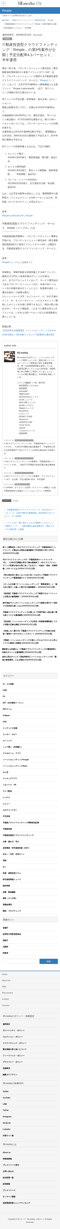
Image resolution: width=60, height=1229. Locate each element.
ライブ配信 (7, 791)
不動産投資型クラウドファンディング (18, 835)
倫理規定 (6, 1024)
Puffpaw (6, 715)
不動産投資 (7, 829)
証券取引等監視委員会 (12, 934)
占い (4, 867)
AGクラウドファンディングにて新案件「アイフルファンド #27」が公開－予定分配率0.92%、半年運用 (29, 477)
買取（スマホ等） (10, 898)
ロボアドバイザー (10, 810)
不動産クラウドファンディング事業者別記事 (21, 823)
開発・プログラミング (12, 911)
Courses (5, 1005)
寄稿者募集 (7, 1159)
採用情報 (6, 1184)
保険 (4, 860)
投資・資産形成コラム (12, 873)
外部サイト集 (8, 1136)
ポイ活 (5, 772)
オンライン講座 (9, 1197)
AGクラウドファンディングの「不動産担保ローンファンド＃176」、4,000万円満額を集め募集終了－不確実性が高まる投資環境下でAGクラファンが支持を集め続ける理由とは (30, 448)
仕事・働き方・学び (11, 842)
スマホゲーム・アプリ (12, 753)
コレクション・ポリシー (13, 1037)
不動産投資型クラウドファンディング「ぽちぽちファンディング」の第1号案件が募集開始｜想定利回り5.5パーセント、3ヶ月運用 (29, 513)
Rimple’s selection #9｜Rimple (17, 215)
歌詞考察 (6, 886)
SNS (4, 986)
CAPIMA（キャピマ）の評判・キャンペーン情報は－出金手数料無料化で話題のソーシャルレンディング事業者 (30, 489)
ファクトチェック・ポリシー (14, 1043)
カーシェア (7, 741)
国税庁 (5, 940)
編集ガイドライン (10, 1074)
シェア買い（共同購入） (13, 747)
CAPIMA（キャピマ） (22, 484)
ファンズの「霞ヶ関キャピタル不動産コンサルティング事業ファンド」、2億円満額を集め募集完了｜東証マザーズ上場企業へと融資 (29, 526)
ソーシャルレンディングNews (15, 766)
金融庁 (5, 928)
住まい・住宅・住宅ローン (14, 854)
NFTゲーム (7, 709)
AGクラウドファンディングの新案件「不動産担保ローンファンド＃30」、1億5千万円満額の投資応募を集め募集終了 (29, 464)
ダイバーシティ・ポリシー (14, 1030)
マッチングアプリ (10, 778)
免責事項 (6, 1068)
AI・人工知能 (8, 684)
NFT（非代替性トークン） (13, 703)
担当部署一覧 (8, 1178)
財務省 (5, 953)
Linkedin (6, 1129)
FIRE (5, 690)
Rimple (7, 39)
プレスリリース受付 (11, 1165)
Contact (5, 999)
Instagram (7, 1117)
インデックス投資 (10, 728)
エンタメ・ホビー (10, 734)
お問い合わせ (8, 1171)
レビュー (6, 804)
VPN (5, 722)
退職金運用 (7, 905)
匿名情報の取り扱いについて (14, 1049)
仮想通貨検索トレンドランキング (16, 1203)
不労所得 (6, 816)
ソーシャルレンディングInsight (16, 760)
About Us (6, 980)
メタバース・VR (9, 785)
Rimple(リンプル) (11, 262)
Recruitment (7, 993)
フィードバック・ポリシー (14, 1056)
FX (4, 696)
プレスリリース (9, 1190)
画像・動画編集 (9, 892)
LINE (5, 1104)
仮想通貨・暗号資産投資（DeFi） (16, 848)
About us (7, 1152)
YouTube (6, 1098)
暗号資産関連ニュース (12, 879)
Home (4, 974)
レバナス (6, 797)
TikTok (6, 1110)
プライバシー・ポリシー (13, 1062)
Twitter (6, 1091)
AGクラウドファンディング (24, 440)
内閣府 (5, 947)
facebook (7, 1123)
